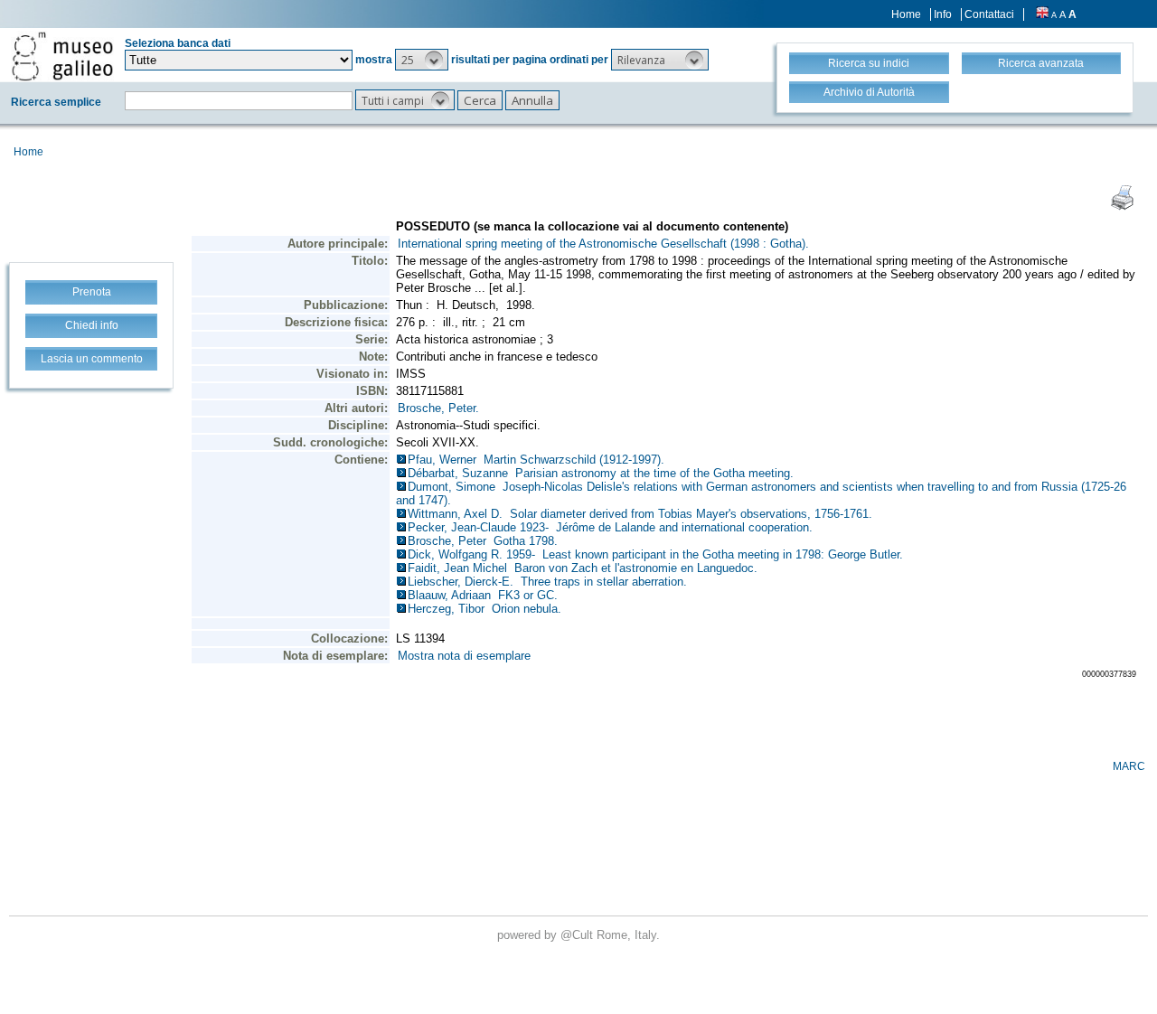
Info (943, 14)
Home (906, 14)
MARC (1129, 766)
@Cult (578, 935)
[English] (1042, 14)
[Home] (62, 56)
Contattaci (989, 14)
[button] (421, 59)
